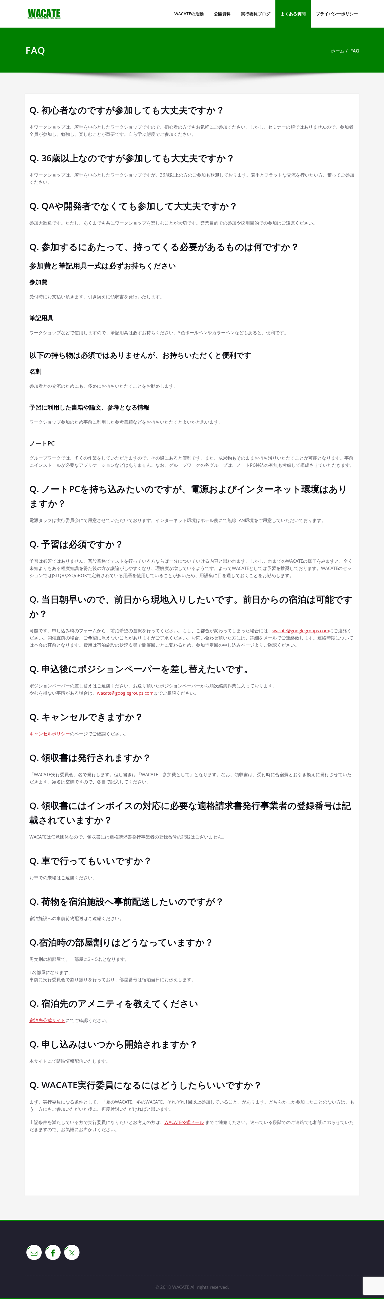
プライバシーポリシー (337, 13)
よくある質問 (293, 13)
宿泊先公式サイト (47, 1020)
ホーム (337, 51)
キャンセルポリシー (49, 734)
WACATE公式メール (184, 1122)
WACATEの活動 (189, 13)
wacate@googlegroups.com (300, 630)
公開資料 (222, 13)
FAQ (354, 51)
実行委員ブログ (255, 13)
